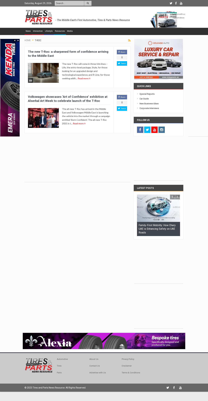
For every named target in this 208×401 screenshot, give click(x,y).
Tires (59, 366)
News (28, 31)
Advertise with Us (97, 372)
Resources (60, 31)
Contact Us (94, 366)
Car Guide (144, 98)
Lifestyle (49, 31)
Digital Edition (178, 17)
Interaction (38, 31)
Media (70, 31)
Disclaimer (127, 366)
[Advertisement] (198, 87)
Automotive (62, 359)
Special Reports (147, 94)
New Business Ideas (149, 103)
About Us (93, 359)
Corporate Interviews (149, 108)
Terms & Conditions (131, 372)
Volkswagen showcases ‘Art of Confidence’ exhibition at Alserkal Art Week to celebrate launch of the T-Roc (67, 99)
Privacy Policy (128, 359)
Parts (59, 372)
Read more (83, 78)
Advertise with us (177, 14)
